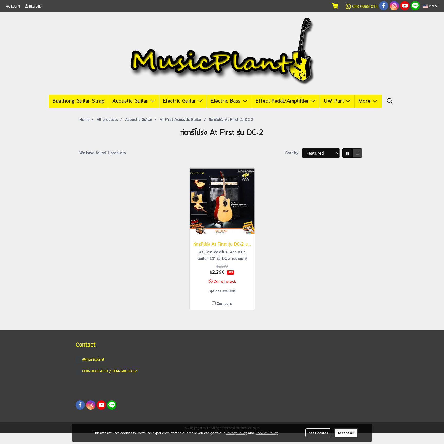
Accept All (346, 432)
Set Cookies (318, 432)
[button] (389, 101)
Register (35, 6)
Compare (224, 304)
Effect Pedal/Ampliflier (283, 101)
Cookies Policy (267, 432)
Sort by (293, 153)
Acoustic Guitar (131, 101)
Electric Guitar (180, 101)
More (365, 101)
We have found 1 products (102, 153)
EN (431, 6)
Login (15, 6)
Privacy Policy (236, 432)
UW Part (335, 101)
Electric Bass (227, 101)
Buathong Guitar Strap (78, 101)
